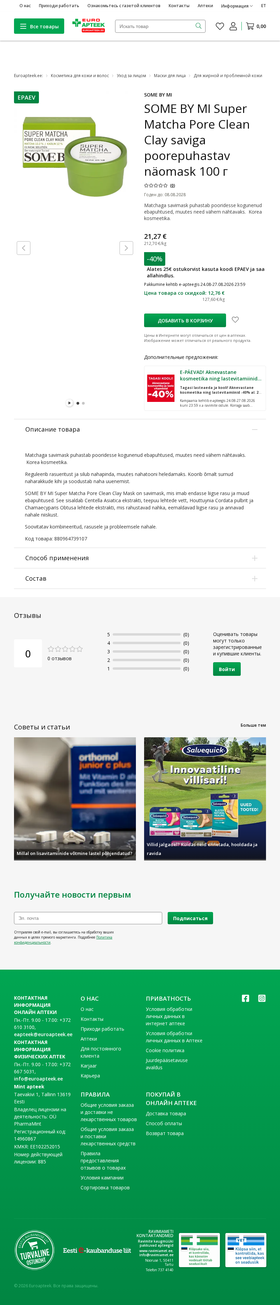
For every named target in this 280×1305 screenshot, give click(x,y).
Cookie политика (165, 1050)
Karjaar (89, 1065)
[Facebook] (245, 1000)
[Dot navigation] (77, 403)
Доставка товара (166, 1113)
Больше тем (253, 725)
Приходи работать (59, 6)
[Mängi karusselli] (69, 403)
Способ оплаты (164, 1123)
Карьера (90, 1075)
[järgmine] (126, 248)
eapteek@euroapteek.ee (43, 1034)
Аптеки (205, 6)
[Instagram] (262, 1000)
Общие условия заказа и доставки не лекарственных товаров (109, 1112)
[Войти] (233, 26)
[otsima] (199, 26)
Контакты (179, 6)
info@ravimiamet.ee (156, 1254)
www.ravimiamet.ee (155, 1250)
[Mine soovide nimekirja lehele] (220, 26)
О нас (25, 6)
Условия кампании (102, 1177)
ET (263, 6)
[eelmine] (23, 248)
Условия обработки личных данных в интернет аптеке (169, 1016)
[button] (26, 97)
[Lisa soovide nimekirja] (235, 320)
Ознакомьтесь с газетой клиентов (123, 6)
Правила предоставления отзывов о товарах (103, 1160)
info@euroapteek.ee (38, 1078)
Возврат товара (165, 1133)
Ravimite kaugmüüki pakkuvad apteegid (155, 1243)
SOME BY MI (158, 94)
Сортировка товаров (105, 1187)
